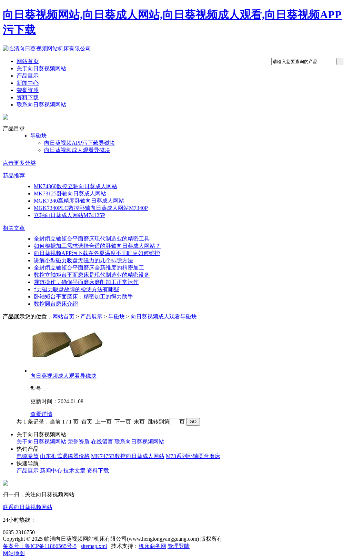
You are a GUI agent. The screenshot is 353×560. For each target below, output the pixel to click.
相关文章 (14, 228)
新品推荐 (14, 176)
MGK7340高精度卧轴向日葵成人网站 (79, 201)
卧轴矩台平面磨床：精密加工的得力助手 (83, 296)
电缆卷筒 (28, 456)
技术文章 (74, 471)
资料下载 (28, 97)
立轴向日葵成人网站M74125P (69, 215)
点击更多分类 (19, 163)
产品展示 (28, 76)
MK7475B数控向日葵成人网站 (127, 456)
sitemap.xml (94, 546)
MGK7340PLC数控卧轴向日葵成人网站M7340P (91, 208)
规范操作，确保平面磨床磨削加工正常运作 (86, 282)
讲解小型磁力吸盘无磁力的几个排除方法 (83, 260)
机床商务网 (152, 546)
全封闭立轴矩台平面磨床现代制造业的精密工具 (92, 239)
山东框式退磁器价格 (65, 456)
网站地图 (14, 553)
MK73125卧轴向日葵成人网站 (70, 193)
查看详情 (41, 414)
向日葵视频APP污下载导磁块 (79, 143)
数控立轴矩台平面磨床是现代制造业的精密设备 (92, 275)
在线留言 (102, 442)
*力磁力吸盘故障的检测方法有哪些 (76, 289)
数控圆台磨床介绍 (56, 304)
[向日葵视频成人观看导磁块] (67, 371)
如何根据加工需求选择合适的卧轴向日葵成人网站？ (97, 246)
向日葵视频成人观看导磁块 (77, 150)
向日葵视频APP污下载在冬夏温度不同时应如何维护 (97, 253)
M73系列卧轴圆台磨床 (193, 456)
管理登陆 (179, 546)
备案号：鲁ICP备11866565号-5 (40, 546)
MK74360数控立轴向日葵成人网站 (75, 186)
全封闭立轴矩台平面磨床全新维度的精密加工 (89, 268)
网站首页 (28, 61)
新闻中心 (28, 83)
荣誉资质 (28, 90)
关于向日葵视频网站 (41, 68)
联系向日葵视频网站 (41, 105)
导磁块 (38, 136)
